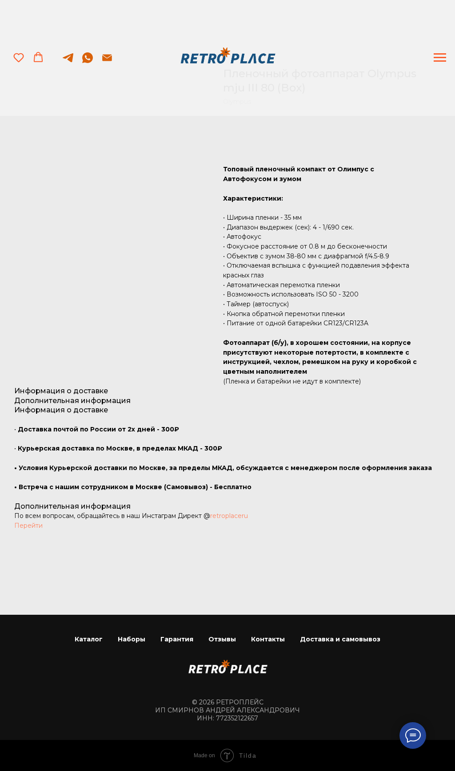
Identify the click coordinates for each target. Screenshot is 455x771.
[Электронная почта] (107, 62)
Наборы (131, 639)
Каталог (89, 639)
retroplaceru (229, 516)
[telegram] (68, 62)
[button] (18, 57)
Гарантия (176, 639)
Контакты (268, 639)
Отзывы (222, 639)
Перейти (28, 526)
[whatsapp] (87, 62)
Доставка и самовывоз (340, 639)
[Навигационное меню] (440, 57)
